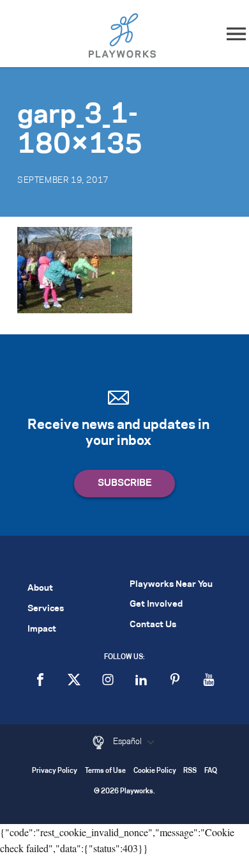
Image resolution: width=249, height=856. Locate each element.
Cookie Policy (154, 771)
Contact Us (153, 625)
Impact (41, 629)
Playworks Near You (171, 584)
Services (45, 609)
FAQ (210, 771)
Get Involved (156, 604)
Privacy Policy (54, 771)
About (40, 588)
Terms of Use (105, 771)
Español (128, 741)
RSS (190, 771)
